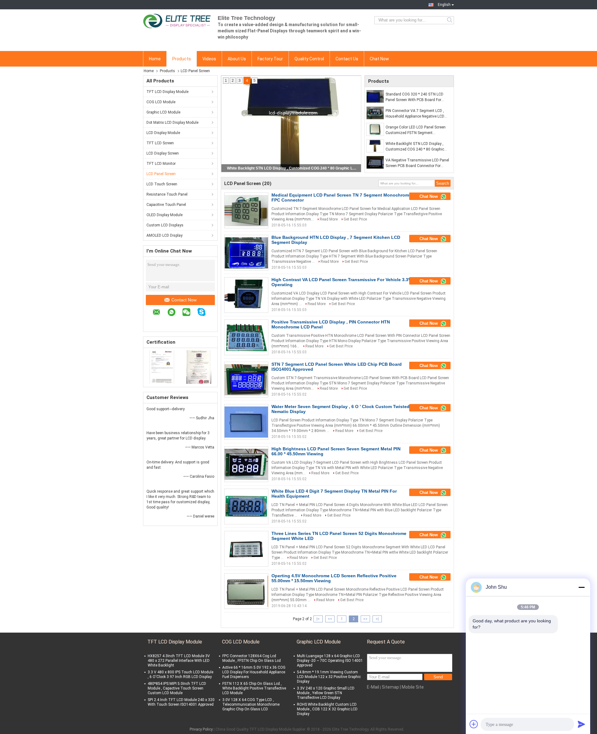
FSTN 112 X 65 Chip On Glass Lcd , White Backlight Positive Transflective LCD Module (254, 688)
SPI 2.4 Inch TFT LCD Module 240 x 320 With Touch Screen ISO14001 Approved (181, 702)
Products (181, 58)
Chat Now (379, 58)
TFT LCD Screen (160, 143)
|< (318, 619)
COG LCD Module (160, 102)
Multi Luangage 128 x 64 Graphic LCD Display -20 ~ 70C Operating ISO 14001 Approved (330, 660)
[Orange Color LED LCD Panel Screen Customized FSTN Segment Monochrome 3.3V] (375, 129)
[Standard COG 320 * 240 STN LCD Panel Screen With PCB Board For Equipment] (375, 96)
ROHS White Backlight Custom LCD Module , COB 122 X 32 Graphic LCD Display (327, 709)
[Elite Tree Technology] (177, 20)
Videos (209, 58)
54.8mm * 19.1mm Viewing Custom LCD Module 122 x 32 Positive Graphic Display (329, 677)
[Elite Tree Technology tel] (156, 322)
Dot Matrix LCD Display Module (172, 122)
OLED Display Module (164, 215)
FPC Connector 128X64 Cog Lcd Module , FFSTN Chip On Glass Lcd (251, 658)
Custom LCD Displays (164, 225)
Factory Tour (270, 58)
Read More (329, 219)
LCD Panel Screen (161, 174)
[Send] (581, 724)
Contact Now (184, 299)
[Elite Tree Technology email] (160, 313)
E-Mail (373, 687)
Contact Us (347, 58)
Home (155, 58)
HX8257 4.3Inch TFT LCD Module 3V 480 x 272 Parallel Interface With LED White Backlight (179, 660)
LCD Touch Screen (161, 184)
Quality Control (309, 58)
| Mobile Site (412, 687)
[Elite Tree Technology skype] (204, 313)
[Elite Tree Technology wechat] (190, 313)
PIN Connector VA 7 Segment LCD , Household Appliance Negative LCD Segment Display (415, 114)
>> (365, 619)
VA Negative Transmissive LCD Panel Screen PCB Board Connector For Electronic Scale (291, 168)
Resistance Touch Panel (166, 194)
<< (330, 619)
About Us (237, 58)
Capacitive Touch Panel (166, 204)
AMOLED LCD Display (164, 235)
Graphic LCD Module (163, 112)
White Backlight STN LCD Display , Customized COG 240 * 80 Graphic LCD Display (415, 147)
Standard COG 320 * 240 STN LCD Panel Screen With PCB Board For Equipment (414, 97)
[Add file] (474, 724)
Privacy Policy (201, 729)
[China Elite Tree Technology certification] (161, 367)
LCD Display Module (163, 133)
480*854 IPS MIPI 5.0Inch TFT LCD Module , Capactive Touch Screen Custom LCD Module (177, 688)
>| (377, 619)
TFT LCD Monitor (161, 163)
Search (450, 20)
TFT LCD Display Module (167, 92)
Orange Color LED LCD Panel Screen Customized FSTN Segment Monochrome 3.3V (416, 130)
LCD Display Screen (162, 153)
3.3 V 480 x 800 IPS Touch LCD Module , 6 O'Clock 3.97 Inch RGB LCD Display (180, 674)
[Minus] (581, 587)
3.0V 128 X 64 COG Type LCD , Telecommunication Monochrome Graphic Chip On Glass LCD (251, 704)
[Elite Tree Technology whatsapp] (175, 313)
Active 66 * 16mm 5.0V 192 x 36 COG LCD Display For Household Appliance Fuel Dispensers (253, 672)
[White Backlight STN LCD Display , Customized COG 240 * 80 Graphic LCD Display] (375, 145)
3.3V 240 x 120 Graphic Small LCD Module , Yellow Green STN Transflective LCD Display (325, 693)
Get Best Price (355, 219)
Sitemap (390, 687)
